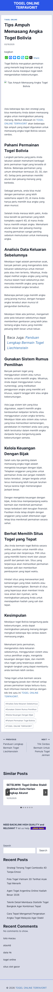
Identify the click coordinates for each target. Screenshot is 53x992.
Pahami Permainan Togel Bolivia (20, 721)
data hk (7, 952)
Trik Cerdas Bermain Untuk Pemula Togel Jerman (42, 747)
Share (36, 58)
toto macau (9, 938)
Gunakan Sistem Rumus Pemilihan (21, 709)
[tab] (21, 807)
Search (7, 845)
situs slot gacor (11, 966)
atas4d (7, 945)
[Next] (45, 792)
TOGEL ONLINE (10, 20)
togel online (9, 959)
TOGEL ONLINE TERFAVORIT (19, 726)
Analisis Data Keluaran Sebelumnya (22, 704)
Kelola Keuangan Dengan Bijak (19, 715)
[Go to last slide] (7, 792)
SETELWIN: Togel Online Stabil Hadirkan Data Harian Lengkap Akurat (26, 789)
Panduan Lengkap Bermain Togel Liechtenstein (25, 343)
